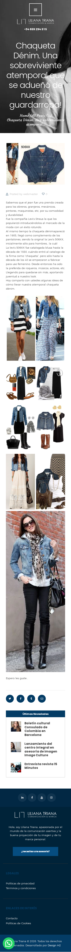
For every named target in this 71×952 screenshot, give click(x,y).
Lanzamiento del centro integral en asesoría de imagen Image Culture (40, 749)
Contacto (12, 918)
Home (24, 116)
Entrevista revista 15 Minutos (40, 766)
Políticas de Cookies (18, 923)
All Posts (38, 115)
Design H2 (54, 945)
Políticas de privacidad (20, 883)
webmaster (31, 194)
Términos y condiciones (21, 888)
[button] (9, 943)
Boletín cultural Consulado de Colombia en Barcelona (37, 729)
